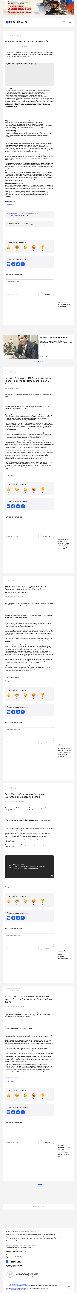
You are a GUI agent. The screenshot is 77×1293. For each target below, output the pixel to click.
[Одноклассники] (13, 264)
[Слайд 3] (38, 361)
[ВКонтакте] (8, 264)
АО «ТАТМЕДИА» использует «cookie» (18, 1285)
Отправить (47, 294)
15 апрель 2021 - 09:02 (11, 46)
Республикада (12, 372)
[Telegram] (18, 264)
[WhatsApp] (23, 264)
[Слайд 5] (42, 361)
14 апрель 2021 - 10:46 (11, 1006)
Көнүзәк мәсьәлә (13, 35)
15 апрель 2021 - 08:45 (11, 388)
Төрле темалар (38, 1207)
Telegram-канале (14, 215)
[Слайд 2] (36, 361)
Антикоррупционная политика (16, 1284)
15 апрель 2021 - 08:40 (11, 596)
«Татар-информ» (10, 475)
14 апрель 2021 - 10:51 (11, 801)
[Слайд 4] (40, 361)
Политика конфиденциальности (16, 1289)
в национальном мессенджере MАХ (20, 225)
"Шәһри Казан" (10, 204)
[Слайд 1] (34, 361)
